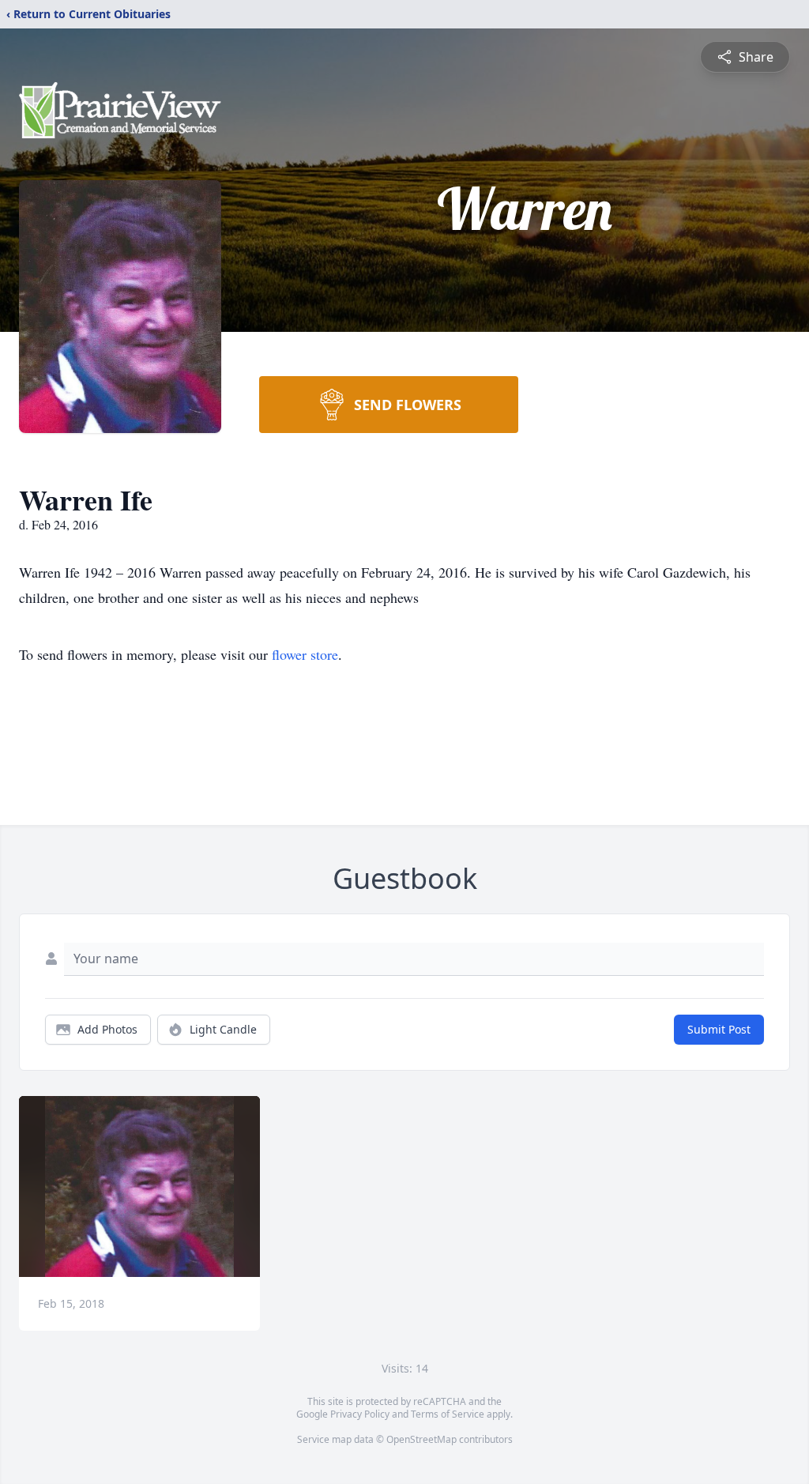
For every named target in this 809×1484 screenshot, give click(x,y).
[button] (139, 1186)
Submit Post (719, 1029)
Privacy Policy (359, 1414)
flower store (305, 654)
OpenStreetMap (421, 1439)
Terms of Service (447, 1414)
